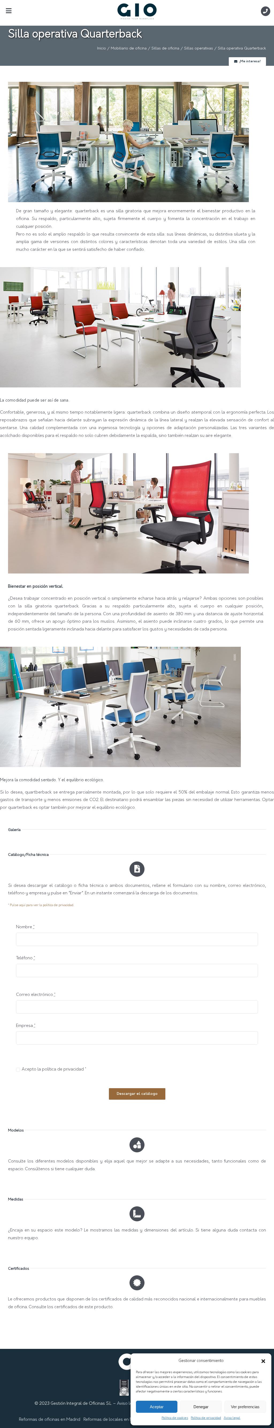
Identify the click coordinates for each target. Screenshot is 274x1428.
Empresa (25, 1026)
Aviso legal (232, 1418)
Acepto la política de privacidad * (54, 1069)
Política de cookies (175, 1418)
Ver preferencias (245, 1406)
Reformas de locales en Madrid (113, 1420)
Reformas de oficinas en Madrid (49, 1420)
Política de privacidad (206, 1418)
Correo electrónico (35, 995)
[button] (263, 1361)
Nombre (25, 927)
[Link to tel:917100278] (265, 11)
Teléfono (25, 958)
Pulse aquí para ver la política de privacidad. (42, 905)
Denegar (200, 1406)
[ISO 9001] (124, 1383)
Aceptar (156, 1406)
